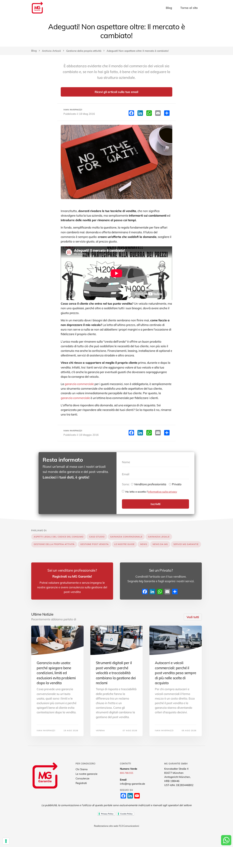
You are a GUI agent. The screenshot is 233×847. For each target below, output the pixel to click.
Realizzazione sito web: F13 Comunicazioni (116, 826)
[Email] (167, 591)
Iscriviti (155, 504)
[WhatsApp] (160, 591)
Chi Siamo (82, 769)
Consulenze (82, 778)
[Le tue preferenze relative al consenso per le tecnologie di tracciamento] (6, 841)
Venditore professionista (150, 484)
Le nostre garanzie (86, 773)
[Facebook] (145, 591)
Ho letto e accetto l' (151, 491)
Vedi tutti (193, 617)
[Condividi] (175, 591)
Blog (169, 8)
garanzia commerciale (79, 384)
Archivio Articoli (51, 50)
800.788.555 (126, 773)
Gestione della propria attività (83, 50)
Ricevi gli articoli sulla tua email (116, 92)
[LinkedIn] (152, 591)
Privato (176, 484)
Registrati (81, 783)
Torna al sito (189, 8)
